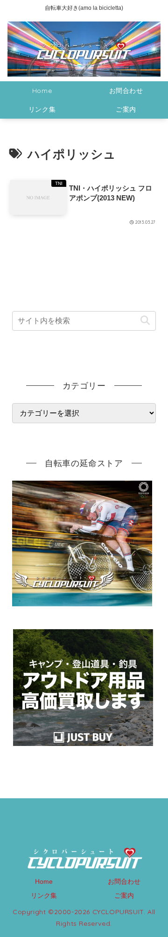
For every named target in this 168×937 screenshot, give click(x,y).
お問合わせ (124, 881)
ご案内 (124, 895)
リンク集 (44, 895)
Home (44, 881)
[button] (144, 320)
